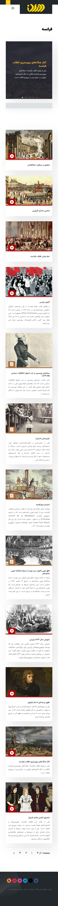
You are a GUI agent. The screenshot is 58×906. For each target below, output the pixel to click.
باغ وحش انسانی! (42, 438)
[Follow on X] (30, 880)
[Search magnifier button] (8, 2)
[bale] (36, 880)
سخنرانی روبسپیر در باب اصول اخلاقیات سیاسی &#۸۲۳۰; (30, 374)
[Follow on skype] (25, 880)
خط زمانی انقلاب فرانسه (40, 256)
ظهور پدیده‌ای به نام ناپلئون (39, 702)
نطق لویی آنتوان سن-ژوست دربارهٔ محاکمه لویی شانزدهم (30, 572)
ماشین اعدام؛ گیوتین (41, 210)
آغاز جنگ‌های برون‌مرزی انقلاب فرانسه (29, 64)
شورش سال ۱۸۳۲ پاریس (40, 639)
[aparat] (20, 880)
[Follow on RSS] (9, 880)
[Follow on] (41, 880)
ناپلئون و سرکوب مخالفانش (39, 165)
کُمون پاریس (45, 302)
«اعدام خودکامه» (43, 504)
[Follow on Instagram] (14, 880)
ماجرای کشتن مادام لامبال (39, 817)
